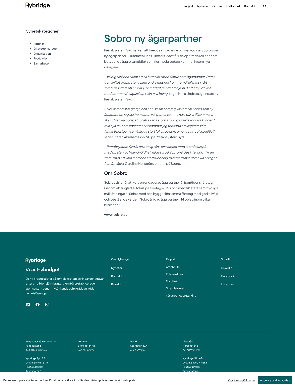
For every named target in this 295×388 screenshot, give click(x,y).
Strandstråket (175, 288)
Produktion (41, 58)
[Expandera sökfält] (264, 6)
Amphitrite (173, 266)
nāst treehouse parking (181, 295)
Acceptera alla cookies (275, 380)
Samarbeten (42, 63)
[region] (147, 380)
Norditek (172, 281)
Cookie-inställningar (241, 380)
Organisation (42, 53)
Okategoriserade (45, 48)
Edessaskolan (175, 274)
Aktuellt (39, 43)
